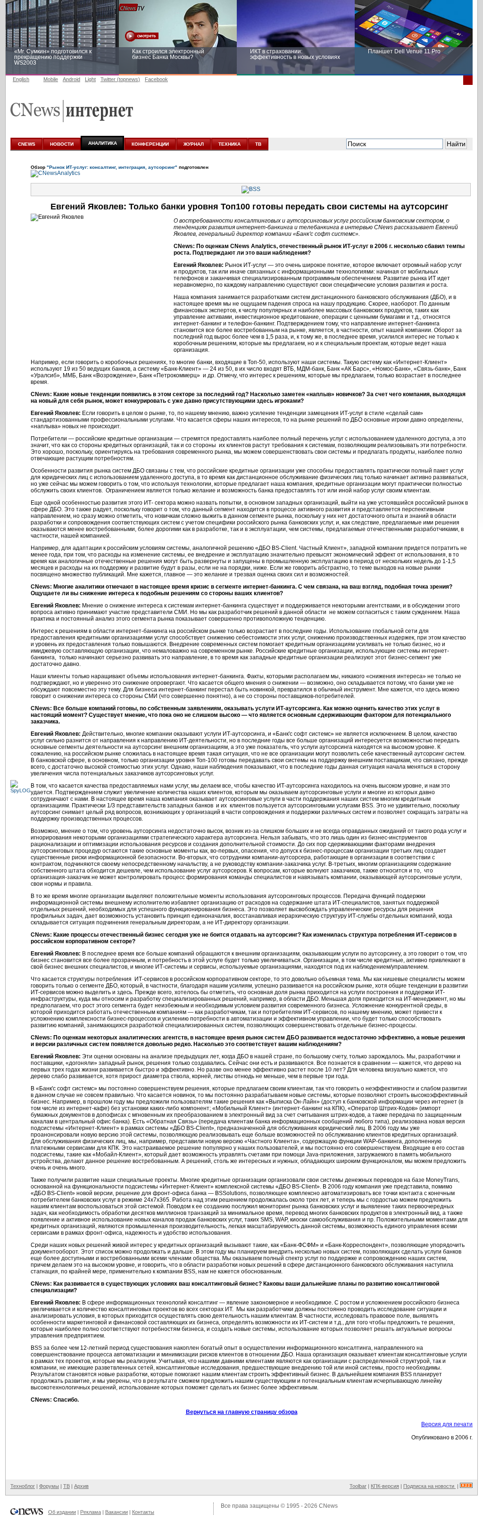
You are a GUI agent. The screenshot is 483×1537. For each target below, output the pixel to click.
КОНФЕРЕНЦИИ (150, 144)
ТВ (258, 144)
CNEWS (26, 144)
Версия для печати (447, 1424)
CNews (328, 1506)
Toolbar (358, 1486)
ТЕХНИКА (229, 144)
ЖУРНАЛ (193, 144)
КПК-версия (385, 1486)
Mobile (50, 79)
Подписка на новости (429, 1486)
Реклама (90, 1512)
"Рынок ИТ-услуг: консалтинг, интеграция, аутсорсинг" (112, 167)
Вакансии (116, 1512)
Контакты (143, 1512)
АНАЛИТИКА (102, 143)
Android (71, 79)
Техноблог (22, 1486)
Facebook (156, 79)
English (21, 79)
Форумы (49, 1486)
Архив (81, 1486)
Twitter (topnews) (120, 79)
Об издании (62, 1512)
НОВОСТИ (62, 144)
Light (90, 79)
